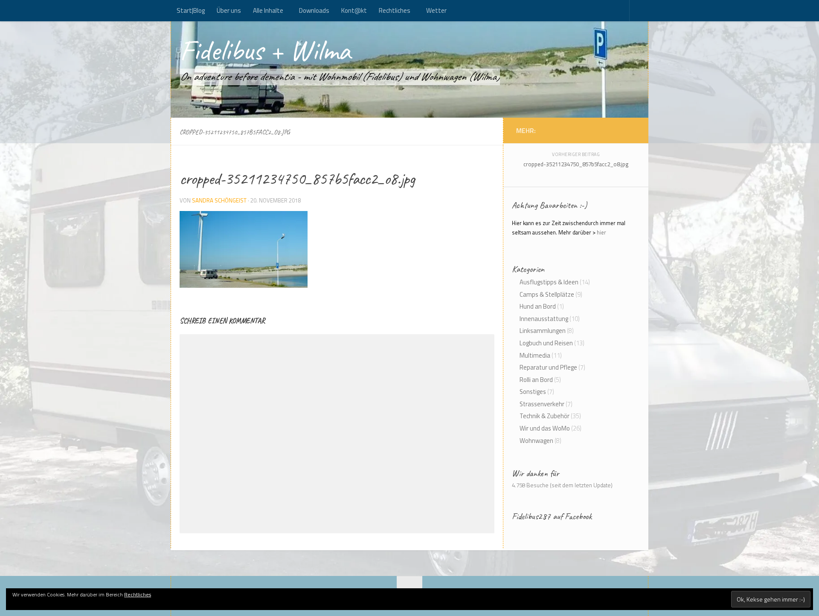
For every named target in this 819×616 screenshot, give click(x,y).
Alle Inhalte (268, 10)
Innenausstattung (544, 319)
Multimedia (535, 355)
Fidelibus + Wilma (265, 50)
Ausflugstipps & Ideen (549, 282)
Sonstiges (533, 391)
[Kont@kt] (631, 130)
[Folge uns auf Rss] (623, 130)
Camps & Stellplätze (547, 294)
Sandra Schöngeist (219, 200)
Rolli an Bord (536, 380)
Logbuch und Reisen (546, 343)
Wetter (436, 10)
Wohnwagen (536, 440)
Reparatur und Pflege (548, 367)
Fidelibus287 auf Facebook (552, 516)
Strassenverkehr (542, 404)
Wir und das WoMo (545, 428)
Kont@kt (354, 10)
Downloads (314, 10)
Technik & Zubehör (544, 416)
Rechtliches (394, 10)
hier (601, 232)
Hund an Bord (538, 306)
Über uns (229, 10)
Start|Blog (191, 10)
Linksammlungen (543, 330)
